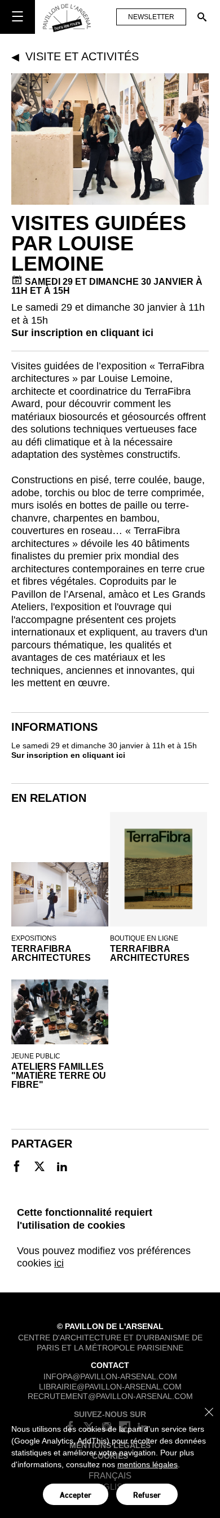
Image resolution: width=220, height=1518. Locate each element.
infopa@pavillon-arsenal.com (110, 1376)
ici (59, 1263)
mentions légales (147, 1464)
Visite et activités (82, 56)
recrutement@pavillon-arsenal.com (110, 1396)
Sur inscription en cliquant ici (82, 332)
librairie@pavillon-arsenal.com (110, 1386)
